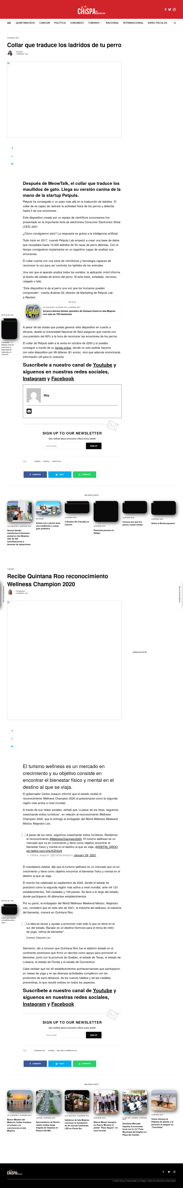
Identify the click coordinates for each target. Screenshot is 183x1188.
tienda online (63, 347)
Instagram (34, 378)
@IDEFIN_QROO (106, 847)
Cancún (39, 1118)
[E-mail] (29, 412)
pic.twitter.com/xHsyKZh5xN (44, 851)
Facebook (62, 378)
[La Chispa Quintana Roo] (91, 9)
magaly (22, 591)
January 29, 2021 (85, 855)
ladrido (37, 461)
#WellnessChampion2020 (66, 839)
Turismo (10, 569)
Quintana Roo (13, 38)
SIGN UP (93, 446)
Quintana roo (39, 1050)
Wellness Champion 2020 (67, 1050)
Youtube (102, 364)
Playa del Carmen (130, 1118)
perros (46, 461)
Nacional (40, 519)
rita (20, 52)
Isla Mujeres (48, 307)
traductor (56, 461)
